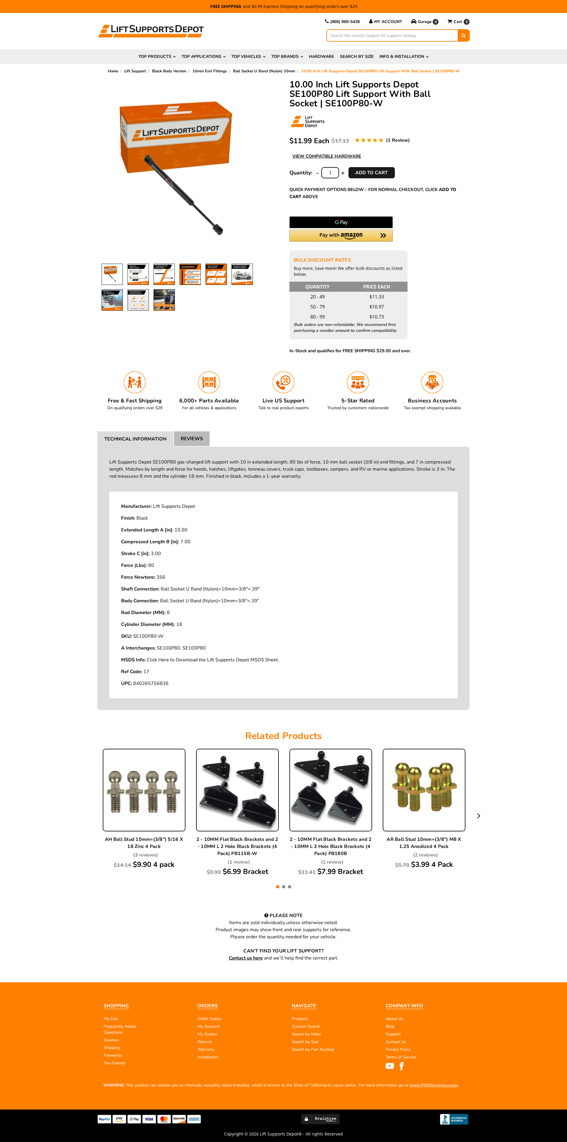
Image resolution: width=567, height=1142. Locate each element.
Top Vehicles (246, 56)
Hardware (321, 56)
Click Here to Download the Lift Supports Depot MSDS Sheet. (213, 660)
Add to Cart (237, 804)
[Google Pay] (341, 222)
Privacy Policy (398, 1049)
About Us (394, 1019)
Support (393, 1034)
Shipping (112, 1047)
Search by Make (306, 1034)
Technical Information (135, 439)
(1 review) (398, 140)
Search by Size (357, 56)
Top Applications (201, 56)
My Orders (207, 1034)
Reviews (192, 438)
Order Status (209, 1019)
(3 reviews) (145, 855)
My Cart (111, 1019)
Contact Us (396, 1042)
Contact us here (246, 958)
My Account (388, 22)
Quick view (144, 784)
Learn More (144, 797)
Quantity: (300, 172)
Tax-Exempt (115, 1063)
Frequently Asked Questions (120, 1029)
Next (478, 815)
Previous (88, 815)
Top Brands (285, 56)
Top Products (155, 56)
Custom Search (306, 1026)
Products (300, 1019)
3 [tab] (289, 886)
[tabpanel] (144, 809)
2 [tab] (283, 886)
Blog (390, 1026)
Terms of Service (401, 1057)
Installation (208, 1057)
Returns (205, 1042)
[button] (425, 22)
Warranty (206, 1049)
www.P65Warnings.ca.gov (434, 1085)
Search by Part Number (313, 1049)
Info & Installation (401, 56)
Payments (113, 1055)
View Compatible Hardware (326, 156)
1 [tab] (277, 886)
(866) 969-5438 (345, 22)
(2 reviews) (425, 855)
